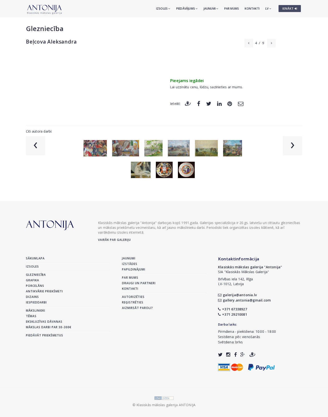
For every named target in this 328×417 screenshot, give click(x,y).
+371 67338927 (234, 309)
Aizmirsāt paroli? (137, 308)
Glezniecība (45, 28)
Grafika (32, 280)
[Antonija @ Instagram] (228, 354)
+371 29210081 (234, 314)
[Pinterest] (229, 103)
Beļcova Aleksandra (51, 41)
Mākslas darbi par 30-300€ (49, 327)
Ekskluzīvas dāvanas (44, 322)
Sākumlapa (35, 258)
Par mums (231, 8)
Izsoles (162, 8)
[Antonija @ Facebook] (235, 354)
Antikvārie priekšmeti (44, 291)
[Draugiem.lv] (187, 103)
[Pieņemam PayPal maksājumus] (261, 367)
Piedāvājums (186, 8)
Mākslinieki (35, 310)
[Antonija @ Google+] (242, 354)
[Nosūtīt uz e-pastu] (240, 103)
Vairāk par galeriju (114, 240)
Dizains (32, 297)
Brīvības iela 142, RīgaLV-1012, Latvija (235, 281)
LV (267, 8)
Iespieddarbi (36, 302)
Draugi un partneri (139, 283)
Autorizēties (133, 297)
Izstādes (129, 264)
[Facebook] (198, 103)
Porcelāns (35, 286)
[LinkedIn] (219, 103)
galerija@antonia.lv (240, 295)
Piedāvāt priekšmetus (44, 335)
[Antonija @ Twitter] (220, 354)
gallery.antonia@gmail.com (247, 300)
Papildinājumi (133, 269)
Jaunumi (210, 8)
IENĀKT (288, 8)
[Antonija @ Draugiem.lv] (252, 354)
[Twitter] (208, 103)
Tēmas (31, 316)
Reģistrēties (132, 302)
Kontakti (252, 8)
